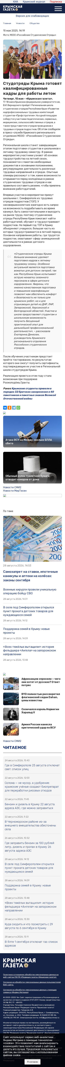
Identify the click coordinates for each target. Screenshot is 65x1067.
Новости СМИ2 (12, 487)
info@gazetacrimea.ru (49, 1018)
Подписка (56, 1)
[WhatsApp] (18, 408)
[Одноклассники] (9, 408)
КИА (15, 1)
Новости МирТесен (15, 490)
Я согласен (32, 1062)
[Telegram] (14, 408)
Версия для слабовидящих (32, 15)
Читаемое (15, 747)
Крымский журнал (34, 1)
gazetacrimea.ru (26, 1025)
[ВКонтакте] (5, 408)
